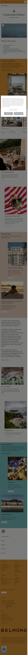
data (22, 99)
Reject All (8, 113)
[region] (14, 106)
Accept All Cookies (19, 113)
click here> (8, 106)
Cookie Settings (13, 109)
